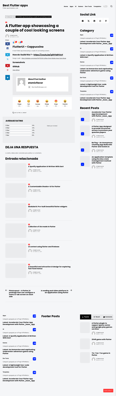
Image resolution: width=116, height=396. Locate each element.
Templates (97, 6)
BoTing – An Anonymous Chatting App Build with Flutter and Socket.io (102, 144)
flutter (18, 112)
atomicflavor (13, 35)
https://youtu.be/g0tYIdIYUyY (48, 54)
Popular (86, 317)
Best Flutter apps (15, 5)
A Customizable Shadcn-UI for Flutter (44, 186)
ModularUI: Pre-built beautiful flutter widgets (47, 206)
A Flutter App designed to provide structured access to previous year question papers (102, 129)
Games (80, 6)
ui (21, 112)
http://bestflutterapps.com (39, 87)
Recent (97, 317)
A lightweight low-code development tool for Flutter (93, 85)
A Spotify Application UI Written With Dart (46, 166)
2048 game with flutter (102, 339)
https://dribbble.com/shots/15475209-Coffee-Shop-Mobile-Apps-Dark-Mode (44, 58)
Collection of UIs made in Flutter (41, 226)
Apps (71, 6)
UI (75, 6)
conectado (21, 153)
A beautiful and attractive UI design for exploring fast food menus (49, 268)
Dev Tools (88, 6)
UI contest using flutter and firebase (43, 246)
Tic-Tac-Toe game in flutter (101, 354)
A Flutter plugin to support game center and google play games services (102, 326)
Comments (108, 317)
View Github (16, 70)
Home (66, 6)
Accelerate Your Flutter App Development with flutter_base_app (96, 42)
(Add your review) (52, 125)
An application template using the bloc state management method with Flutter (102, 160)
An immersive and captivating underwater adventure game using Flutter (96, 71)
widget (25, 112)
